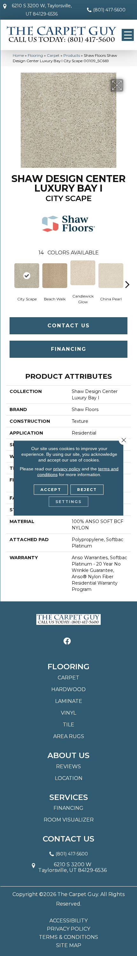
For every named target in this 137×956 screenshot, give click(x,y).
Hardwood (68, 689)
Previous (9, 275)
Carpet (53, 55)
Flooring (35, 55)
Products (71, 55)
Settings (68, 501)
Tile (68, 725)
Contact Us (68, 326)
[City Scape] (27, 276)
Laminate (68, 701)
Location (69, 778)
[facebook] (67, 641)
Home (18, 55)
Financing (68, 349)
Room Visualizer (69, 820)
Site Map (68, 945)
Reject (87, 489)
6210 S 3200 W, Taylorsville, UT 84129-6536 (42, 10)
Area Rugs (68, 736)
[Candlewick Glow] (83, 273)
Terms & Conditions (68, 937)
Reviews (68, 766)
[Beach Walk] (55, 276)
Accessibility (68, 920)
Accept (50, 489)
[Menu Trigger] (127, 35)
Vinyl (68, 713)
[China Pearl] (111, 276)
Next (127, 275)
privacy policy (66, 468)
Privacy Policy (68, 929)
